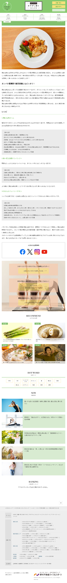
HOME (14, 514)
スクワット (25, 385)
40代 (9, 380)
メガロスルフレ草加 (32, 554)
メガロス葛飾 (49, 525)
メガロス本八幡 (30, 556)
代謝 (33, 385)
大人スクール (38, 514)
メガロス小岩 (33, 527)
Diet (8, 15)
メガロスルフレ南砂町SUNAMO (29, 531)
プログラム (31, 514)
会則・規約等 (16, 573)
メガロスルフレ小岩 (43, 527)
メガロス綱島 (42, 548)
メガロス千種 (36, 558)
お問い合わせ (8, 574)
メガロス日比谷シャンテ (27, 523)
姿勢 (50, 385)
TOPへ (61, 503)
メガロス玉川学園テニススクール (46, 541)
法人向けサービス (33, 563)
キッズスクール (46, 514)
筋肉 (58, 380)
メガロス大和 (38, 551)
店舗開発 (20, 563)
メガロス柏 (22, 556)
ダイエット (33, 380)
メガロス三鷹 (34, 533)
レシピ (7, 21)
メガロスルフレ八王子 (49, 539)
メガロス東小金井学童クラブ (28, 543)
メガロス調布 (25, 541)
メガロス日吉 (34, 548)
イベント (15, 516)
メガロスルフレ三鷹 (44, 533)
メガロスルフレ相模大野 (27, 551)
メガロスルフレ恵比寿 (41, 521)
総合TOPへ (59, 6)
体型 (41, 385)
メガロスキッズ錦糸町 (38, 525)
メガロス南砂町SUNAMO (48, 529)
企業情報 (15, 563)
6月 (17, 380)
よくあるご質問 (24, 573)
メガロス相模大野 (55, 549)
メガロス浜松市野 (49, 556)
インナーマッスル (25, 381)
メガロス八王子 (38, 539)
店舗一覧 (19, 514)
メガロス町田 (33, 541)
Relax (25, 15)
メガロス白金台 (39, 523)
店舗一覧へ (59, 3)
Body (42, 15)
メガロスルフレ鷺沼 (44, 549)
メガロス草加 (22, 554)
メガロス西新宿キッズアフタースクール (31, 529)
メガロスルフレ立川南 (27, 539)
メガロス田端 (48, 523)
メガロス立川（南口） (53, 537)
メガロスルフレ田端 (26, 525)
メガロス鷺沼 (34, 549)
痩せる (49, 380)
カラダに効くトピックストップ (21, 508)
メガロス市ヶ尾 (25, 549)
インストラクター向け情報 (45, 563)
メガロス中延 (25, 527)
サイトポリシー (9, 573)
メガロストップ (9, 508)
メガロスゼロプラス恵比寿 (28, 521)
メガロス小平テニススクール (28, 537)
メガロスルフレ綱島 (52, 548)
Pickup (58, 18)
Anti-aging (42, 18)
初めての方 (25, 514)
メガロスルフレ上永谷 (48, 546)
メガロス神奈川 (25, 548)
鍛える (17, 385)
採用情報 (26, 563)
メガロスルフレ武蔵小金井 (39, 535)
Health (59, 15)
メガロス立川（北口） (42, 537)
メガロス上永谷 (37, 546)
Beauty (8, 18)
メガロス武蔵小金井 (26, 535)
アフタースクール (55, 514)
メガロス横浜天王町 (26, 546)
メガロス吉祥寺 (25, 533)
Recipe (25, 18)
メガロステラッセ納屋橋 (25, 558)
